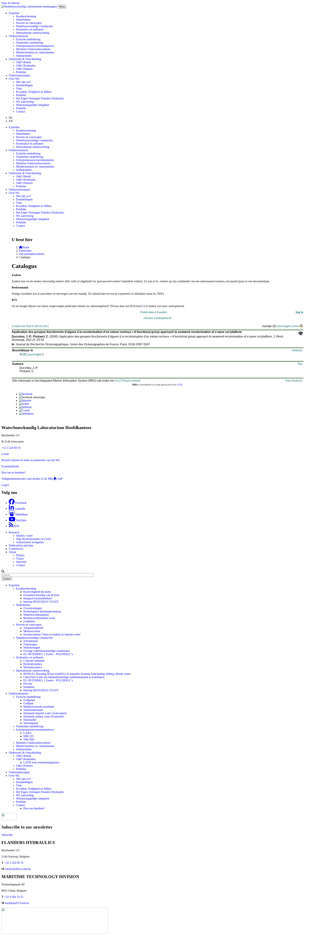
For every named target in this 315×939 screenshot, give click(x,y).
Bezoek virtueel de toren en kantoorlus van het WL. (31, 460)
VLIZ (23, 354)
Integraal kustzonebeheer (37, 598)
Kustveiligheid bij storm (37, 591)
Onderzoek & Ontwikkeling (25, 752)
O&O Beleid (23, 62)
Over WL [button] (14, 78)
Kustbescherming (26, 16)
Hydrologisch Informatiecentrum (42, 611)
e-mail (5, 453)
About (12, 552)
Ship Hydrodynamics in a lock (33, 538)
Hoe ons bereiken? (34, 808)
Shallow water (24, 535)
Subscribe (7, 834)
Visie (19, 88)
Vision (20, 558)
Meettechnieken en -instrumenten (35, 52)
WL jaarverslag (25, 101)
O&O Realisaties (26, 65)
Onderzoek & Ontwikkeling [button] (25, 59)
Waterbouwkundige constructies (34, 26)
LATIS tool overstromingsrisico (41, 762)
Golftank (28, 703)
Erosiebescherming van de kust (41, 595)
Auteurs (297, 350)
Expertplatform (10, 466)
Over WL (14, 775)
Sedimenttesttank (33, 709)
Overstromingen (32, 608)
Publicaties (25, 250)
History (20, 555)
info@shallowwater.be (18, 868)
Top (299, 363)
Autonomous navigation (30, 542)
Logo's (5, 484)
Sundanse (28, 686)
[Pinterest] (25, 407)
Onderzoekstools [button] (18, 36)
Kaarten (162, 312)
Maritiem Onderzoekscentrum (33, 49)
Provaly (27, 683)
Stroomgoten (30, 723)
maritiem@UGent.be (17, 903)
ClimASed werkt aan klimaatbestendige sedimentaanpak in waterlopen (63, 677)
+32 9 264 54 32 (13, 896)
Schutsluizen (30, 641)
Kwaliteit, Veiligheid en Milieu (33, 91)
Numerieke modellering (29, 42)
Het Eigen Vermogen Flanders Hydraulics (40, 98)
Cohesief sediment (33, 660)
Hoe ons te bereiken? (13, 472)
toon (296, 326)
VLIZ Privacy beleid (127, 380)
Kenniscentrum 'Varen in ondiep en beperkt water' (52, 634)
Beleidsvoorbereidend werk (39, 618)
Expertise (14, 585)
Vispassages (30, 644)
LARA (27, 732)
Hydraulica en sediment (29, 29)
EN (11, 121)
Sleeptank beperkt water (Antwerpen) (45, 713)
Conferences (16, 548)
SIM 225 (28, 736)
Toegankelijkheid (33, 627)
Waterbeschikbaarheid (36, 614)
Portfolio (21, 72)
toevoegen (284, 326)
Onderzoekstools (18, 693)
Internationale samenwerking (32, 32)
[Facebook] (25, 393)
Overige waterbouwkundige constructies (46, 650)
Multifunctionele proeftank (38, 706)
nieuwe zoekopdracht (157, 318)
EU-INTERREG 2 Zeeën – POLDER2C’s (48, 654)
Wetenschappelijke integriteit (32, 104)
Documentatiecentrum (31, 253)
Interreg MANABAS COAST (41, 601)
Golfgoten (29, 700)
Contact (20, 111)
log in (299, 312)
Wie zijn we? (23, 82)
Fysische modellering (28, 39)
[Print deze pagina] (301, 325)
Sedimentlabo (24, 55)
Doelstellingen (24, 85)
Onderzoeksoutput (19, 75)
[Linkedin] (25, 400)
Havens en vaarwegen (29, 22)
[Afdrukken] (26, 413)
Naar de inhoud (10, 3)
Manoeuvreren (31, 631)
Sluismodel (29, 719)
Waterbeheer (23, 19)
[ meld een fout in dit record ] (30, 326)
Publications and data (21, 545)
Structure (21, 561)
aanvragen (35, 354)
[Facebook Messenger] (32, 397)
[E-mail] (24, 410)
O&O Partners (24, 68)
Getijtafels (29, 621)
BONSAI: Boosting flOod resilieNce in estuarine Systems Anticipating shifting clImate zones (77, 673)
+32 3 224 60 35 (11, 447)
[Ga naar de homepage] (29, 6)
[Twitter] (24, 403)
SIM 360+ (29, 739)
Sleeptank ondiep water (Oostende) (43, 716)
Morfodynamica (32, 667)
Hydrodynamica (32, 664)
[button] (2, 571)
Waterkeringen (31, 647)
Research (14, 532)
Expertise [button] (14, 13)
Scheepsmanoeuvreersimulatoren (35, 45)
